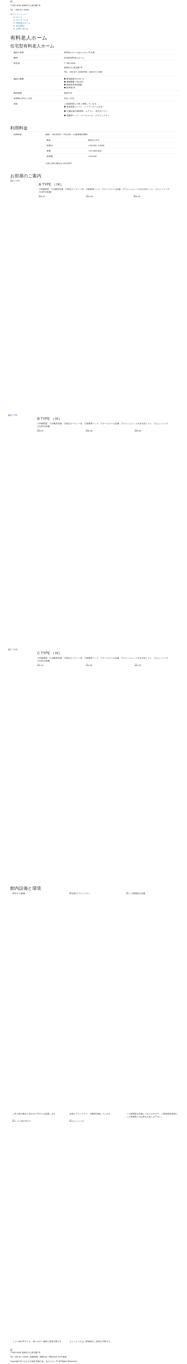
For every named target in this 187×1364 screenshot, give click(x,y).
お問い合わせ (22, 28)
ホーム (19, 16)
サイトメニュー (19, 14)
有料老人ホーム (23, 22)
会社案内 (20, 25)
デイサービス (22, 19)
